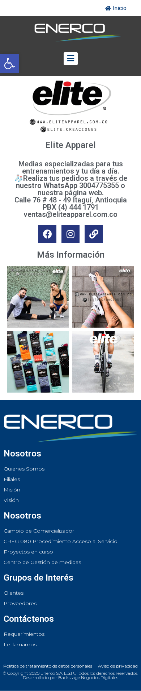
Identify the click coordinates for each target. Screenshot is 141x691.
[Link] (94, 234)
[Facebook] (47, 234)
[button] (9, 63)
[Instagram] (70, 234)
